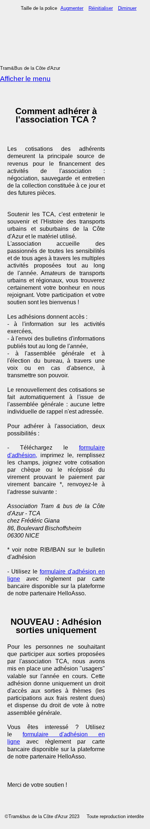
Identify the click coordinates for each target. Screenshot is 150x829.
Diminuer (127, 8)
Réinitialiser (100, 8)
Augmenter (71, 8)
